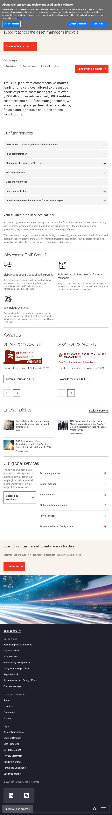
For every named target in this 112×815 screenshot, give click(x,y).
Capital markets (11, 650)
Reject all (98, 24)
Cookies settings (12, 686)
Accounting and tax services (18, 644)
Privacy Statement (13, 756)
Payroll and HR (11, 674)
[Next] (16, 393)
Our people (9, 712)
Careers (8, 718)
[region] (56, 15)
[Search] (94, 809)
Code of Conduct (12, 738)
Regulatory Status (13, 761)
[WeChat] (26, 795)
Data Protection (11, 744)
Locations (9, 706)
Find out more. (24, 18)
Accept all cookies (77, 24)
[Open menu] (103, 808)
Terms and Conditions (15, 767)
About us (8, 700)
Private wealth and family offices (20, 680)
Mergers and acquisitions (16, 668)
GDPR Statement (12, 750)
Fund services (11, 656)
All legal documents (14, 732)
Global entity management (17, 662)
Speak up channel (12, 773)
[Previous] (7, 393)
